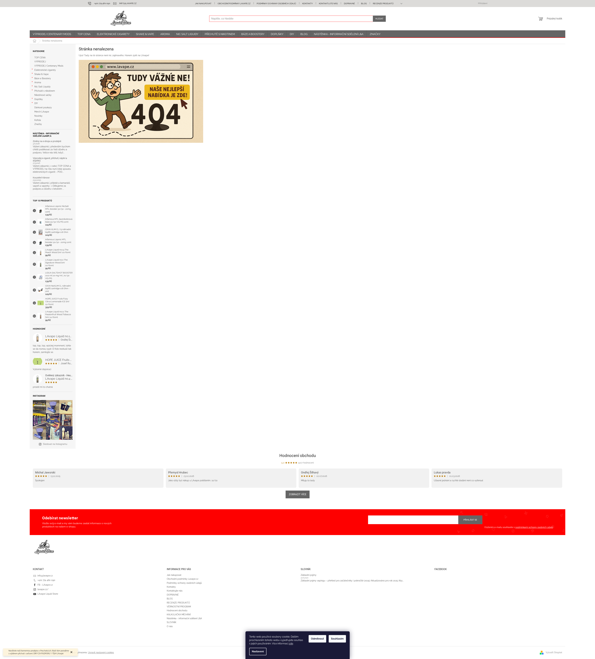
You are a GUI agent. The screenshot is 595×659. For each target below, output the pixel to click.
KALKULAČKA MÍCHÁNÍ (179, 614)
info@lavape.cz (45, 575)
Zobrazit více (297, 494)
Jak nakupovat (203, 3)
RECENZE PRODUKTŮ (383, 3)
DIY (36, 103)
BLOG (364, 3)
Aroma (37, 82)
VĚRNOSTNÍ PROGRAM (179, 606)
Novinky (38, 116)
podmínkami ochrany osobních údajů (534, 527)
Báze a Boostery (42, 78)
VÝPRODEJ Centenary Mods (48, 66)
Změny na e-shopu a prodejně (47, 141)
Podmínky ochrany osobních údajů (276, 3)
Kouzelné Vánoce (41, 178)
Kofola (37, 120)
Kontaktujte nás (328, 3)
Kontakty (307, 3)
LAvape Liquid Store (47, 594)
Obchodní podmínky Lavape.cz (234, 3)
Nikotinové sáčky (42, 95)
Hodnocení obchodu (297, 455)
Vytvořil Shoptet (554, 652)
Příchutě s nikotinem (44, 91)
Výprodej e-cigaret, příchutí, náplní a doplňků (50, 159)
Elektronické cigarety (45, 70)
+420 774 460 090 (46, 580)
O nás (170, 626)
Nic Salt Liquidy (42, 86)
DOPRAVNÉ (349, 3)
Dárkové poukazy (43, 107)
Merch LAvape (41, 111)
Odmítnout (317, 638)
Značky (38, 124)
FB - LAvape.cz (45, 585)
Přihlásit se (470, 520)
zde (291, 643)
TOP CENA (40, 57)
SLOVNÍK (171, 622)
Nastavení (258, 651)
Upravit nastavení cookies (101, 652)
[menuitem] (52, 34)
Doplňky (38, 99)
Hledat (379, 18)
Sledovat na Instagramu (55, 444)
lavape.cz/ (42, 589)
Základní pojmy (308, 575)
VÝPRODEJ (40, 61)
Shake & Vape (41, 74)
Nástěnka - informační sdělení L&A (184, 618)
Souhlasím (337, 638)
